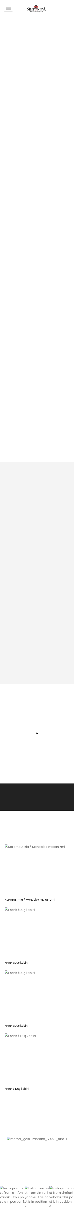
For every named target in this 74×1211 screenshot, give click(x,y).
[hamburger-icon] (8, 8)
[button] (12, 1198)
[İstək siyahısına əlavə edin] (61, 850)
